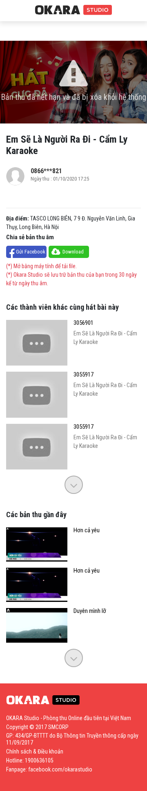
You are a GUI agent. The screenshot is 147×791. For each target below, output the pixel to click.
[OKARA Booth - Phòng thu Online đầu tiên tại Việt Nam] (73, 10)
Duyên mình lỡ (90, 611)
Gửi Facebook (30, 252)
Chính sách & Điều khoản (34, 751)
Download (73, 252)
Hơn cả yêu (87, 530)
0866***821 (46, 171)
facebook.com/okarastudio (60, 769)
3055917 (84, 375)
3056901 (84, 323)
